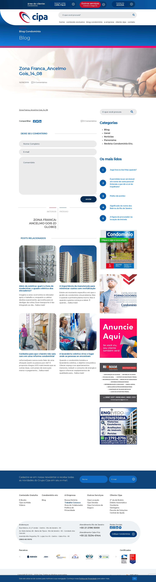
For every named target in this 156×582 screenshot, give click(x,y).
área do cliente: (36, 4)
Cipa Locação (93, 500)
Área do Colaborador (74, 505)
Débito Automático (118, 503)
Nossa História (71, 500)
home (62, 22)
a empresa (109, 22)
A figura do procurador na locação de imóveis (121, 218)
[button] (26, 556)
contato (131, 22)
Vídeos (22, 505)
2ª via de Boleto (117, 500)
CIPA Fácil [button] (60, 4)
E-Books (22, 500)
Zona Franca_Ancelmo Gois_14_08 (33, 110)
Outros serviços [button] (90, 4)
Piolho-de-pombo (117, 196)
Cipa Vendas (92, 503)
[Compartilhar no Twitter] (37, 122)
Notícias (109, 136)
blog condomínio (94, 22)
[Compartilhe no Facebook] (34, 122)
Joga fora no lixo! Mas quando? (123, 170)
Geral (107, 133)
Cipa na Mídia (25, 503)
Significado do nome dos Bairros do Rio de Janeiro (121, 207)
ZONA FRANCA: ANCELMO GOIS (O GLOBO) (42, 223)
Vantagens (114, 508)
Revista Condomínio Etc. (118, 143)
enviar (88, 199)
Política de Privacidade (88, 579)
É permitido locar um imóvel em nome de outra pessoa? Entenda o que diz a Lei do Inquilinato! (122, 183)
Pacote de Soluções (119, 510)
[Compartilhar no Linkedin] (40, 122)
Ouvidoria (114, 505)
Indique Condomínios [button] (121, 534)
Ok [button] (135, 578)
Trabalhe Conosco (73, 503)
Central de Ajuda (117, 513)
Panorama (110, 140)
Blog (107, 129)
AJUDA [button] (120, 4)
